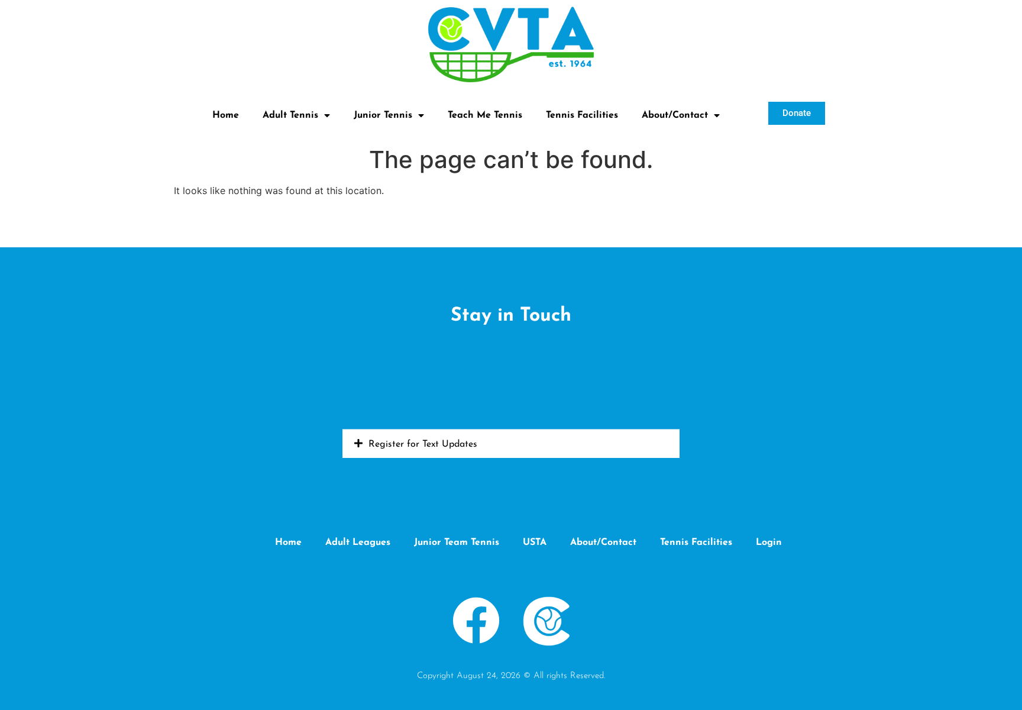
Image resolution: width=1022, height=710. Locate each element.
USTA (534, 542)
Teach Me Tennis (485, 115)
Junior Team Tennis (456, 542)
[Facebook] (476, 620)
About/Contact (675, 115)
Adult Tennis (290, 115)
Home (225, 115)
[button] (511, 444)
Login (769, 542)
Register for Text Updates (422, 444)
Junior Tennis (383, 115)
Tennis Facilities (582, 115)
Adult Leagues (357, 542)
